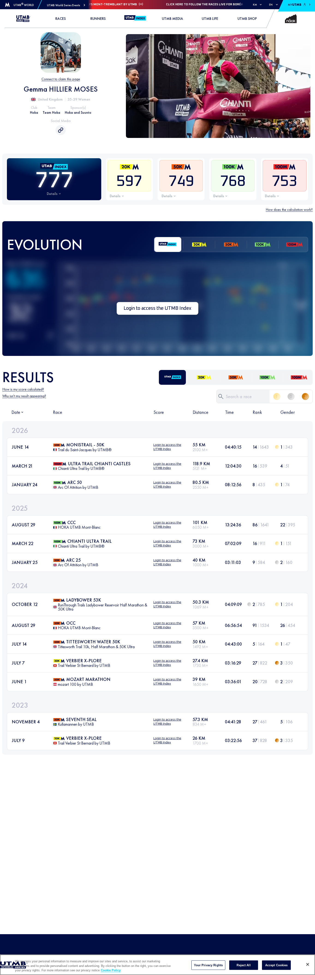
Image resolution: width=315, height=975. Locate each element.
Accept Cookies (276, 965)
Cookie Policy (111, 970)
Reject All (243, 965)
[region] (157, 964)
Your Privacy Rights (208, 965)
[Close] (308, 964)
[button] (66, 5)
